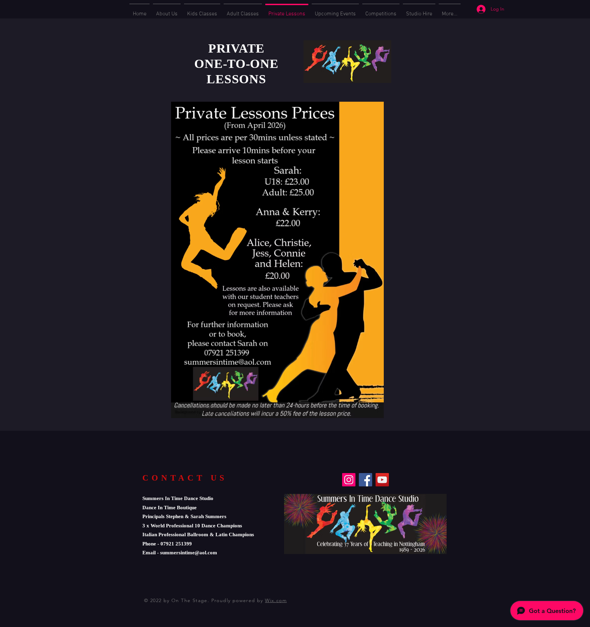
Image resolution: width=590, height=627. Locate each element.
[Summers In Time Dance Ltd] (382, 479)
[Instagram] (348, 479)
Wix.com (276, 600)
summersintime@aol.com (188, 552)
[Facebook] (365, 479)
